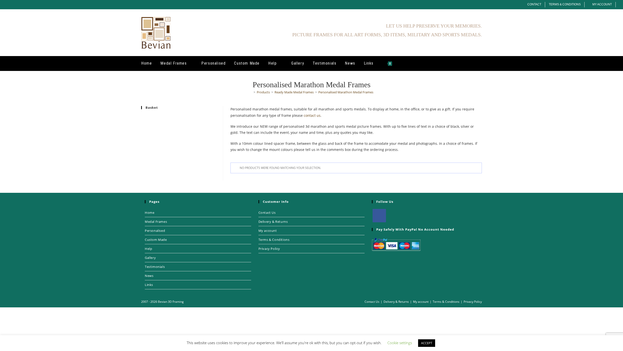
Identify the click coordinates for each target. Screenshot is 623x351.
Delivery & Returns (273, 221)
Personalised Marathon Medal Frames (345, 92)
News (149, 275)
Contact (534, 4)
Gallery (150, 257)
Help (148, 248)
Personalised (155, 230)
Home (149, 212)
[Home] (251, 92)
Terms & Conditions (565, 4)
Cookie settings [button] (399, 342)
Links (149, 285)
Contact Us (267, 212)
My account (267, 230)
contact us (312, 115)
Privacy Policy (269, 248)
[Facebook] (379, 215)
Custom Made (156, 239)
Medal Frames (156, 221)
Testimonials (155, 266)
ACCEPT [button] (426, 343)
